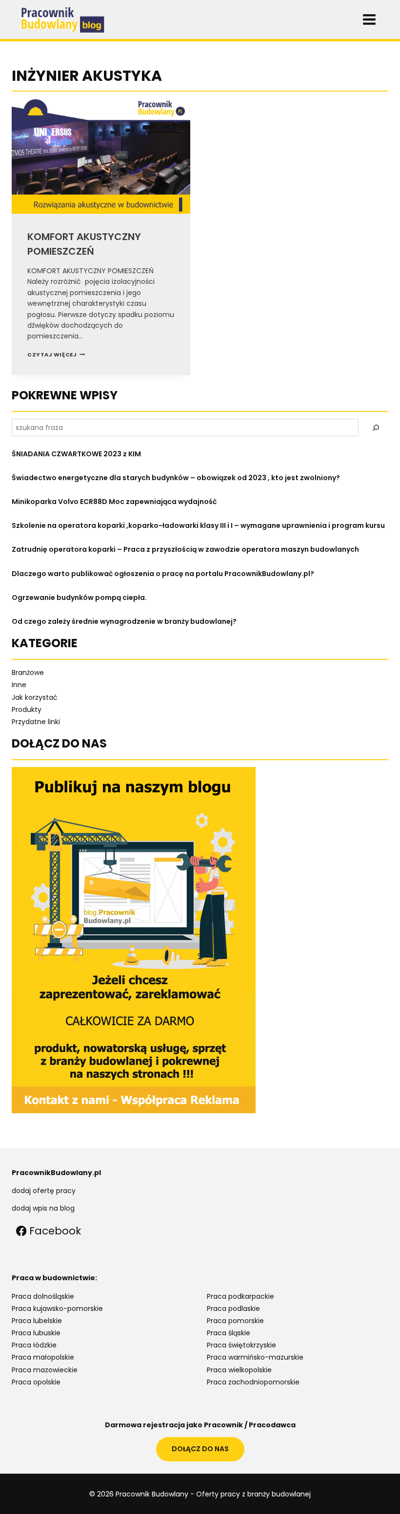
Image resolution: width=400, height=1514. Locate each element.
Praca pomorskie (235, 1321)
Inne (19, 685)
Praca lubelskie (37, 1321)
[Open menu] (369, 19)
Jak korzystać (35, 697)
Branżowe (28, 672)
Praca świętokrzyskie (241, 1345)
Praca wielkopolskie (239, 1370)
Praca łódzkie (34, 1345)
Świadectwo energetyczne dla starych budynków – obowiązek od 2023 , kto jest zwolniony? (176, 478)
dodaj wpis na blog (43, 1208)
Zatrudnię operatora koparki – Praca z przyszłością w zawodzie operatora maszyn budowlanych (185, 549)
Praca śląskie (228, 1333)
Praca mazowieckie (45, 1370)
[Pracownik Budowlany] (63, 19)
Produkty (26, 709)
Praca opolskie (36, 1382)
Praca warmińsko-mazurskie (255, 1357)
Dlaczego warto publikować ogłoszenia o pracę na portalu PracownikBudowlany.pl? (163, 574)
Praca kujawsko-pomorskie (57, 1308)
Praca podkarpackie (240, 1296)
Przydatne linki (36, 722)
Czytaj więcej (56, 354)
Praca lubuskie (36, 1333)
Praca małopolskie (43, 1357)
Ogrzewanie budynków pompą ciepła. (79, 597)
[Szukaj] (375, 427)
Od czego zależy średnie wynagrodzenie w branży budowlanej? (124, 621)
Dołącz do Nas (200, 1449)
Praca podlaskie (233, 1308)
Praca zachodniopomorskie (253, 1382)
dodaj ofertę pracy (44, 1191)
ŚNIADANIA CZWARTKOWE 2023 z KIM (76, 454)
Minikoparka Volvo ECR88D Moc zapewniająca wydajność (114, 501)
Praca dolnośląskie (43, 1296)
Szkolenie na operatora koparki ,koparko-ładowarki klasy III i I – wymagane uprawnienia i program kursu (198, 525)
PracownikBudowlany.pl (56, 1173)
